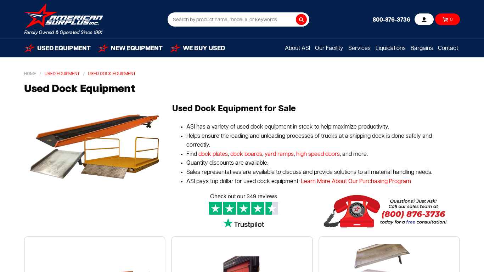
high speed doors (317, 154)
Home (30, 74)
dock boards (245, 154)
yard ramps (279, 154)
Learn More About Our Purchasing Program (356, 182)
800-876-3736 (391, 20)
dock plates (213, 154)
